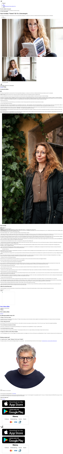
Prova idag (3, 5)
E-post (1, 289)
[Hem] (1, 84)
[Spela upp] (1, 91)
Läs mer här (14, 393)
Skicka (1, 290)
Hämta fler (1, 313)
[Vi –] (1, 1)
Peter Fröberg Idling (5, 306)
